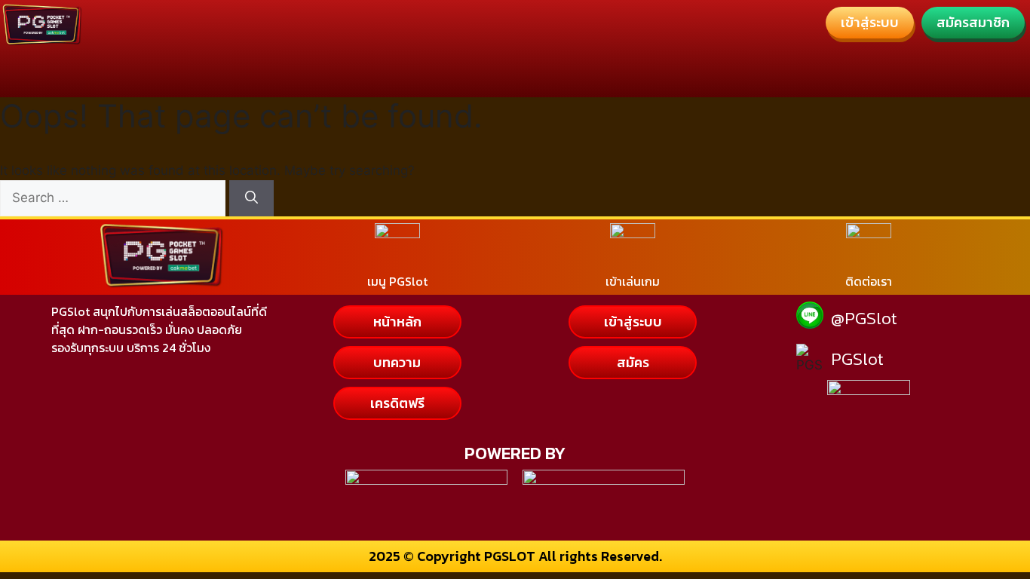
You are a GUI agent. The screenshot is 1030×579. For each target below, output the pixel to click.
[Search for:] (114, 197)
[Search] (251, 198)
